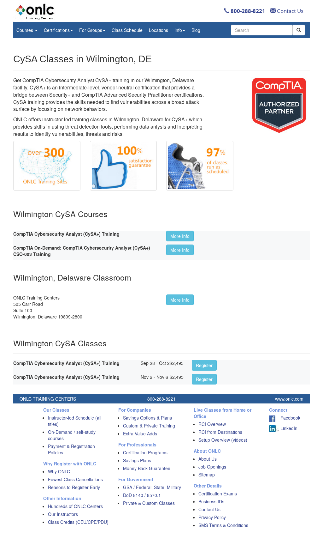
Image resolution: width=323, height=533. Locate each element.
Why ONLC (59, 471)
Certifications (57, 30)
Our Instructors (63, 514)
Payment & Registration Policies (71, 449)
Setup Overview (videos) (222, 440)
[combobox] (261, 30)
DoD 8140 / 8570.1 (142, 495)
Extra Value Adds (140, 433)
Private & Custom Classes (149, 503)
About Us (207, 459)
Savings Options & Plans (147, 418)
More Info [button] (180, 236)
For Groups (90, 30)
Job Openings (212, 466)
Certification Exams (217, 493)
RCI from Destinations (220, 432)
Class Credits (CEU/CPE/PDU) (78, 522)
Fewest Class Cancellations (75, 479)
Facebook (287, 418)
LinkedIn (288, 428)
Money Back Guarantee (146, 468)
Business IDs (211, 501)
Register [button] (204, 365)
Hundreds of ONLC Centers (75, 506)
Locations (158, 30)
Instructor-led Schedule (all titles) (74, 421)
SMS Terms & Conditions (223, 525)
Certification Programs (145, 452)
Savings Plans (137, 460)
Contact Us (289, 11)
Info (178, 30)
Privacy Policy (212, 517)
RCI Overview (212, 424)
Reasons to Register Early (74, 487)
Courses (25, 30)
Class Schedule (127, 30)
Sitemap (206, 474)
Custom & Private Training (149, 425)
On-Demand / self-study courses (72, 435)
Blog (195, 30)
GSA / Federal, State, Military (152, 487)
